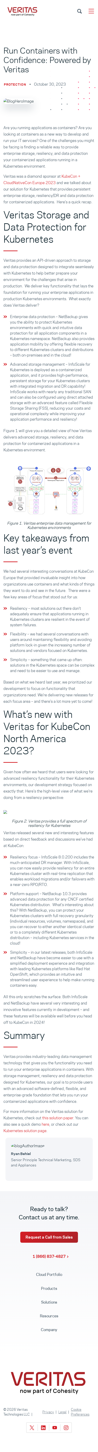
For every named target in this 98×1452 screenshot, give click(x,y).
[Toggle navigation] (91, 11)
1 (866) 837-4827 (49, 1256)
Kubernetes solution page (24, 1130)
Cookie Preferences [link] (80, 1412)
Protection (15, 84)
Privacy (48, 1412)
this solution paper (57, 1118)
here (45, 1124)
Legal (62, 1412)
